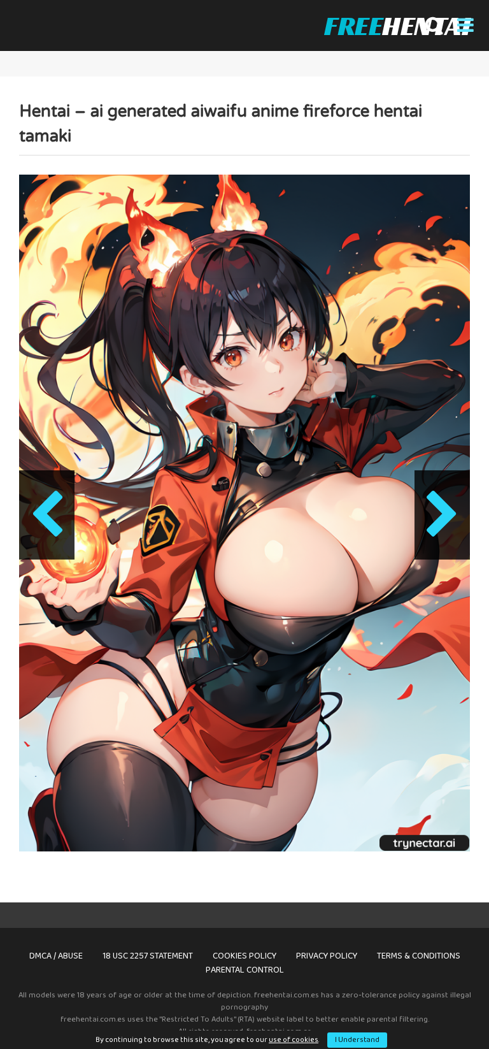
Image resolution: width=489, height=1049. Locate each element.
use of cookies (293, 1040)
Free (397, 25)
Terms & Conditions (418, 956)
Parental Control (245, 970)
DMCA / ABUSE (56, 956)
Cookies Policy (244, 956)
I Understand (357, 1040)
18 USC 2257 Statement (148, 956)
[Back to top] (446, 1010)
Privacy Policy (326, 956)
